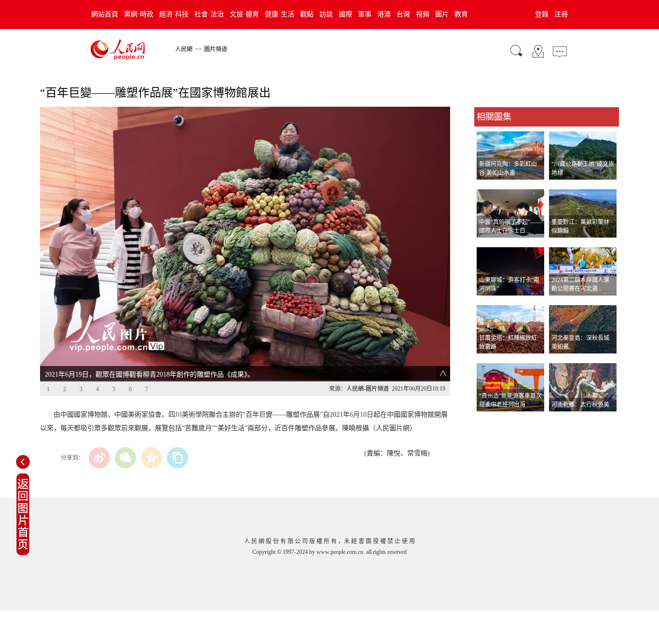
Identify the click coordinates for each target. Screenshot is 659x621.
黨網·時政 (138, 14)
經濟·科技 (174, 14)
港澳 (384, 14)
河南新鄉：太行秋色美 (580, 404)
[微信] (125, 457)
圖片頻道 (215, 49)
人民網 (183, 49)
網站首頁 (104, 14)
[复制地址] (177, 457)
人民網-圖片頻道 (367, 388)
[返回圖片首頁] (23, 553)
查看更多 (487, 421)
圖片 (442, 14)
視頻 (422, 14)
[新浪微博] (99, 457)
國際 (345, 14)
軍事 (364, 14)
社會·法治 (209, 14)
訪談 (326, 14)
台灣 (403, 14)
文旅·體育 (244, 14)
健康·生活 (279, 14)
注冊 (561, 14)
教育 (461, 14)
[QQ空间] (151, 457)
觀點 (307, 14)
